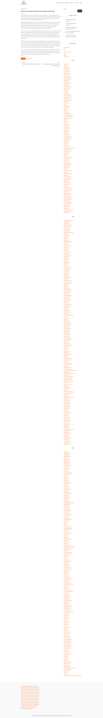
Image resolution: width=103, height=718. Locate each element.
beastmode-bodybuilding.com (69, 232)
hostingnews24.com (67, 601)
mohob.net (65, 265)
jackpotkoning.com (67, 418)
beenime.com (66, 382)
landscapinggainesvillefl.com (68, 610)
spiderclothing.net (67, 517)
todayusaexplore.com (67, 456)
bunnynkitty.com (66, 152)
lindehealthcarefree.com (68, 226)
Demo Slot (67, 2)
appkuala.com (66, 143)
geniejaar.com (66, 259)
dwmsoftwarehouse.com (68, 577)
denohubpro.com (67, 325)
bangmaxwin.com (67, 158)
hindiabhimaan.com (67, 205)
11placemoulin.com (67, 262)
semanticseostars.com (67, 289)
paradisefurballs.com (67, 277)
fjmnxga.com (66, 155)
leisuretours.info (66, 301)
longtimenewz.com (67, 421)
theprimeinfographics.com (68, 379)
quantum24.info (66, 355)
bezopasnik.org (66, 154)
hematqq (25, 702)
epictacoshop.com (67, 161)
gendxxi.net (66, 349)
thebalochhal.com (67, 460)
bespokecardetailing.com (68, 528)
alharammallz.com (67, 559)
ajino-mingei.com (67, 499)
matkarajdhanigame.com (68, 241)
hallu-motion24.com (67, 182)
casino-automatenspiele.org (68, 116)
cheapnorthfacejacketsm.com (69, 502)
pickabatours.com (67, 230)
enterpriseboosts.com (67, 113)
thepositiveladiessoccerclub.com (69, 546)
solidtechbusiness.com (67, 367)
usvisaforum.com (67, 486)
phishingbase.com (67, 430)
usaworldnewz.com (67, 454)
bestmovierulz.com (67, 487)
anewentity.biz (66, 142)
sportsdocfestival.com (67, 441)
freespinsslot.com (67, 275)
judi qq (36, 689)
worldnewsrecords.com (68, 364)
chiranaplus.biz (66, 175)
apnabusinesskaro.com (68, 211)
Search (65, 8)
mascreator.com (66, 613)
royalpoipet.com (66, 394)
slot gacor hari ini (26, 689)
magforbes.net (66, 101)
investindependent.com (68, 607)
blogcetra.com (66, 313)
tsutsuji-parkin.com (67, 541)
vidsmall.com (66, 361)
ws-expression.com (67, 627)
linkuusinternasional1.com (68, 514)
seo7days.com (66, 145)
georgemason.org (67, 221)
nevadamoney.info (67, 167)
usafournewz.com (67, 459)
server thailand (23, 705)
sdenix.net (65, 104)
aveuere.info (66, 278)
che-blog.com (66, 247)
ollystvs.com (66, 316)
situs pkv (22, 687)
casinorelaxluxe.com (67, 406)
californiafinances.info (67, 164)
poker (65, 53)
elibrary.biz (65, 531)
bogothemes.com (67, 498)
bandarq (22, 698)
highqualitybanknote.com (68, 600)
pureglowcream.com (67, 146)
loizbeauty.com (66, 125)
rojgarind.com (66, 284)
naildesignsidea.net (67, 549)
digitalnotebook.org (67, 269)
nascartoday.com (67, 618)
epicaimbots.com (66, 580)
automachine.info (67, 334)
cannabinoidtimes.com (67, 280)
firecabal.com (66, 588)
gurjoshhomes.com (67, 504)
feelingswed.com (66, 586)
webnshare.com (66, 293)
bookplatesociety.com (67, 510)
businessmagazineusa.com (68, 358)
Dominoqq (62, 2)
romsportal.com (66, 439)
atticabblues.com (66, 565)
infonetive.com (66, 160)
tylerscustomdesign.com (68, 86)
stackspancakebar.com (68, 176)
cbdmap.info (66, 238)
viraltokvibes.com (67, 98)
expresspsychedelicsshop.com (69, 583)
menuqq (37, 701)
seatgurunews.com (67, 520)
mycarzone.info (66, 352)
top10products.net (67, 229)
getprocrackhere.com (67, 412)
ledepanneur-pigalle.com (68, 170)
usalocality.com (66, 457)
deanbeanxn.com (67, 239)
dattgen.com (66, 573)
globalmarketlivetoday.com (68, 591)
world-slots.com (66, 244)
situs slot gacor (28, 693)
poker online (27, 704)
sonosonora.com (66, 513)
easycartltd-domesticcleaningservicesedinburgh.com (72, 675)
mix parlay (22, 701)
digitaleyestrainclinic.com (68, 194)
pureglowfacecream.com (68, 137)
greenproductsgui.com (67, 281)
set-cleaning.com (67, 651)
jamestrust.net (66, 121)
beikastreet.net (66, 65)
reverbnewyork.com (67, 483)
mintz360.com (66, 263)
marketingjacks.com (67, 200)
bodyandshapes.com (67, 666)
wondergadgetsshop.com (68, 519)
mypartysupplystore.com (68, 472)
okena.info (65, 525)
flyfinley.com (66, 250)
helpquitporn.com (67, 598)
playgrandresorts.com (67, 438)
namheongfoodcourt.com (68, 178)
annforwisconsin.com (67, 474)
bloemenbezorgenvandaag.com (69, 148)
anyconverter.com (67, 127)
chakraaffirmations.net (67, 254)
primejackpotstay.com (67, 433)
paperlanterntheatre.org (68, 552)
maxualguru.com (66, 271)
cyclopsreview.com (67, 571)
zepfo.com (65, 630)
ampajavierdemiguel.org (68, 465)
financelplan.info (66, 233)
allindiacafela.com (67, 187)
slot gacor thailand (33, 707)
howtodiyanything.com (67, 604)
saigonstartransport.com (68, 157)
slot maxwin (23, 692)
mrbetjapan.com (66, 140)
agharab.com (66, 543)
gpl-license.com (66, 592)
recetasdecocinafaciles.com (68, 547)
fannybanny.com (66, 415)
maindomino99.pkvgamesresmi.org (27, 708)
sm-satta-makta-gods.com (68, 639)
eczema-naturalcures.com (68, 532)
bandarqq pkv (30, 686)
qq (64, 50)
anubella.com (66, 660)
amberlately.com (66, 468)
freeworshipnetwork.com (68, 553)
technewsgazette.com (67, 136)
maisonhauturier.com (67, 612)
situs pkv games (34, 687)
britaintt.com (66, 672)
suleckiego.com (66, 212)
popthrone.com (66, 242)
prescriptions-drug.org (67, 95)
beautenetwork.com (67, 663)
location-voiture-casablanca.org (69, 373)
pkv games (30, 58)
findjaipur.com (66, 475)
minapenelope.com (67, 492)
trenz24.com (66, 122)
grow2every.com (66, 594)
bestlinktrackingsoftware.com (69, 397)
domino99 (25, 686)
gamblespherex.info (67, 343)
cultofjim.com (66, 477)
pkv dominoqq (66, 56)
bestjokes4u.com (66, 256)
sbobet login (27, 701)
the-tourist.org (66, 107)
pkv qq (22, 686)
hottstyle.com (66, 603)
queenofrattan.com (67, 322)
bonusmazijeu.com (67, 400)
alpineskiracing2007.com (68, 188)
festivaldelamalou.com (67, 77)
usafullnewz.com (66, 451)
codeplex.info (66, 523)
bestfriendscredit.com (67, 529)
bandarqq (65, 54)
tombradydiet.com (67, 505)
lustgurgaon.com (66, 257)
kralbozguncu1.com (67, 609)
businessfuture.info (67, 235)
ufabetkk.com (66, 133)
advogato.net (66, 109)
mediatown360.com (67, 193)
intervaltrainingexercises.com (69, 391)
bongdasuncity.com (67, 272)
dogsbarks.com (66, 576)
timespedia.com (66, 128)
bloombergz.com (66, 112)
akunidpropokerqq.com (68, 526)
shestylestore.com (67, 442)
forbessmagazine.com (67, 589)
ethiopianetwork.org (67, 296)
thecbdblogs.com (67, 208)
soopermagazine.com (67, 642)
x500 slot (25, 699)
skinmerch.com (66, 484)
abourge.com (66, 556)
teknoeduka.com (66, 633)
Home (57, 2)
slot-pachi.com (66, 274)
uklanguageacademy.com (68, 224)
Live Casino (76, 2)
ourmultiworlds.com (67, 68)
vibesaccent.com (66, 463)
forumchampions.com (67, 74)
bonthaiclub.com (66, 507)
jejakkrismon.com (67, 130)
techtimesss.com (66, 89)
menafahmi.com (66, 615)
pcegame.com (66, 624)
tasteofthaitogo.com (67, 151)
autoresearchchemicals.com (68, 209)
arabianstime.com (67, 564)
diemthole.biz (66, 131)
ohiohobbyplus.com (67, 496)
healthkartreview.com (67, 597)
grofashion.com (66, 427)
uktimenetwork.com (67, 453)
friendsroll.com (66, 516)
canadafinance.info (67, 166)
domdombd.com (66, 409)
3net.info (65, 522)
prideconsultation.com (67, 251)
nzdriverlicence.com (67, 621)
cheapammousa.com (67, 544)
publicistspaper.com (67, 654)
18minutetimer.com (67, 287)
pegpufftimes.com (67, 71)
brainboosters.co (66, 466)
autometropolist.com (67, 567)
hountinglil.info (66, 253)
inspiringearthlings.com (68, 606)
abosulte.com (66, 657)
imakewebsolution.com (67, 245)
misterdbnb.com (66, 388)
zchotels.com (66, 628)
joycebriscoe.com (67, 469)
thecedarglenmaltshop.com (68, 220)
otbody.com (66, 119)
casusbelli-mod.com (67, 508)
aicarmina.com (66, 471)
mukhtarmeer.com (67, 616)
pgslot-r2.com (66, 625)
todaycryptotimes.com (67, 636)
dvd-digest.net (66, 172)
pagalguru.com (66, 622)
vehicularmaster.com (67, 462)
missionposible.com (67, 196)
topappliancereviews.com (68, 202)
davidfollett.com (66, 480)
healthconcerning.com (67, 283)
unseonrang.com (66, 310)
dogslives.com (66, 319)
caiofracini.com (66, 307)
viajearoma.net (66, 540)
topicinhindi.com (66, 223)
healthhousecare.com (67, 595)
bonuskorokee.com (67, 403)
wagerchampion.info (67, 337)
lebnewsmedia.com (67, 511)
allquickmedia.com (67, 134)
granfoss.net (66, 185)
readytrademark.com (67, 645)
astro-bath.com (66, 534)
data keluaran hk (66, 47)
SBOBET (71, 2)
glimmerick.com (66, 478)
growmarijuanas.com (67, 292)
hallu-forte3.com (66, 181)
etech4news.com (66, 582)
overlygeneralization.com (68, 295)
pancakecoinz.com (67, 248)
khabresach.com (66, 206)
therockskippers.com (67, 184)
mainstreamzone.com (67, 290)
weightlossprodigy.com (67, 266)
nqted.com (65, 619)
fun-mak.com (66, 385)
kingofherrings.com (67, 139)
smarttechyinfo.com (67, 268)
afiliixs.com (65, 558)
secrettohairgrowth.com (68, 149)
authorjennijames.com (67, 538)
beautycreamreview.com (68, 568)
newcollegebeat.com (67, 481)
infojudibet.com (66, 236)
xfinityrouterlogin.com (67, 199)
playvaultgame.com (67, 436)
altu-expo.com (66, 537)
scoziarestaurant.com (67, 648)
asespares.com (66, 562)
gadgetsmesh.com (67, 298)
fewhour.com (66, 286)
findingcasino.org (67, 331)
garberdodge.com (67, 80)
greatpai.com (66, 550)
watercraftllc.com (66, 555)
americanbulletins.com (67, 561)
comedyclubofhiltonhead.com (69, 376)
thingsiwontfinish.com (67, 444)
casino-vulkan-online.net (68, 190)
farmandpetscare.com (67, 304)
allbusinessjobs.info (67, 227)
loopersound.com (67, 490)
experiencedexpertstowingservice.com (70, 370)
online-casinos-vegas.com (68, 197)
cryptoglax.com (66, 495)
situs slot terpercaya (35, 690)
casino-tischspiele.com (67, 118)
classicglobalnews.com (67, 669)
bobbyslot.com (66, 260)
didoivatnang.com (67, 574)
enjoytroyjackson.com (67, 579)
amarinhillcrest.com (67, 106)
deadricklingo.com (67, 340)
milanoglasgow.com (67, 179)
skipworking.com (66, 124)
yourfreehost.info (66, 501)
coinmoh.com (66, 570)
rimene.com (66, 169)
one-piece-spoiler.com (67, 328)
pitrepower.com (66, 191)
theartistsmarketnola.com (68, 173)
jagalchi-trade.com (67, 489)
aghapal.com (66, 535)
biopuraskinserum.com (67, 163)
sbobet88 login (31, 689)
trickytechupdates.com (67, 203)
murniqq (22, 702)
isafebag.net (66, 110)
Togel (81, 2)
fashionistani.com (67, 585)
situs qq (35, 702)
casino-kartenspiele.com (68, 115)
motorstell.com (66, 92)
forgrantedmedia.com (67, 83)
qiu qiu (65, 48)
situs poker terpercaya (67, 51)
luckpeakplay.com (67, 424)
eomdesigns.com (67, 346)
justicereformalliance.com (68, 493)
